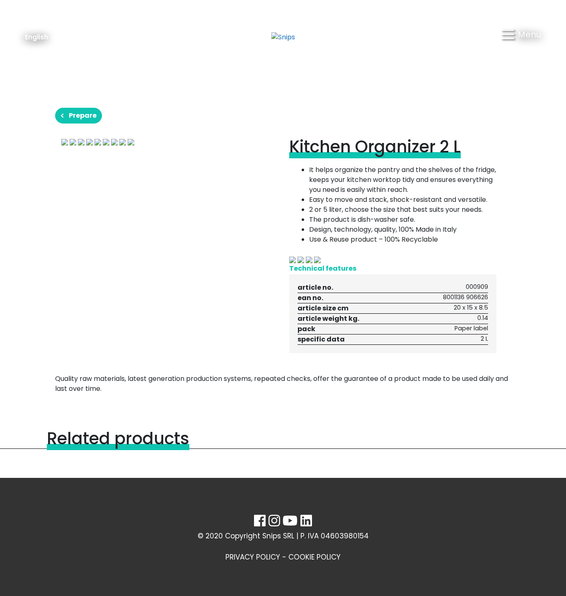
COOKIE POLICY (314, 557)
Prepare (83, 115)
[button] (521, 37)
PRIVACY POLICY (252, 557)
